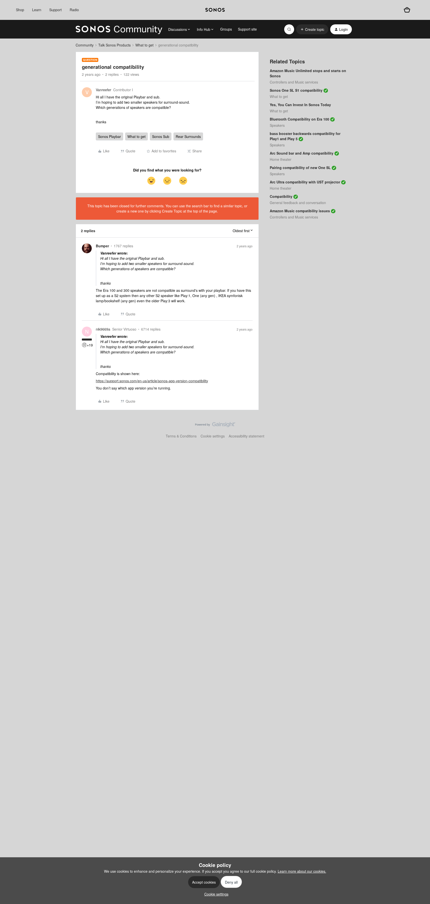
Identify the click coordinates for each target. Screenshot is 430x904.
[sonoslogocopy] (215, 10)
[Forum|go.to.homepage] (119, 29)
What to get (144, 45)
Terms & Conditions (181, 435)
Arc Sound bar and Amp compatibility (301, 153)
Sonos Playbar (109, 136)
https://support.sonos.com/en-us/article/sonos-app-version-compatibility (152, 380)
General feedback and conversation (298, 202)
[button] (312, 29)
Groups (226, 29)
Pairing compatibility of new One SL (300, 167)
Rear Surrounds (188, 136)
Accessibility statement (246, 435)
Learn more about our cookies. (302, 871)
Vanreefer (103, 89)
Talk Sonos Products (114, 45)
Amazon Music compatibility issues (300, 210)
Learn (36, 9)
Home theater (280, 159)
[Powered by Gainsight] (215, 426)
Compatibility (281, 196)
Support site (247, 29)
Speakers (277, 125)
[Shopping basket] (407, 10)
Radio (74, 9)
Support (55, 9)
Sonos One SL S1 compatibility (296, 90)
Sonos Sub (160, 136)
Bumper (102, 245)
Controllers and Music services (294, 82)
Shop (20, 9)
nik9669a (103, 329)
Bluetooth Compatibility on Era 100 (299, 119)
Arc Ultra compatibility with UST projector (305, 181)
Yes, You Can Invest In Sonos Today (300, 104)
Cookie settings (213, 435)
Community (85, 45)
